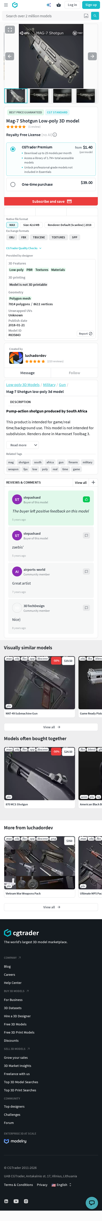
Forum (9, 1122)
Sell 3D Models (15, 1049)
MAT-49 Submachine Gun (22, 713)
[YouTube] (16, 1201)
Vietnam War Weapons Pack (23, 893)
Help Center (13, 982)
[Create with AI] (49, 5)
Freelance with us (17, 1074)
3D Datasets (13, 1008)
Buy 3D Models (14, 991)
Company (10, 957)
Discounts (11, 1040)
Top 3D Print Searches (20, 1090)
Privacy (42, 1184)
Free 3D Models (15, 1024)
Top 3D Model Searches (21, 1082)
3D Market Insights (17, 1065)
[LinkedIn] (6, 1201)
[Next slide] (92, 56)
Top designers (14, 1106)
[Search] (95, 16)
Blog (7, 966)
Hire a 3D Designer (17, 1016)
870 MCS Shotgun (17, 804)
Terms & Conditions (18, 1184)
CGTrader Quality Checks (21, 248)
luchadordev (35, 355)
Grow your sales (16, 1057)
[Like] (19, 212)
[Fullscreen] (10, 30)
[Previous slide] (9, 56)
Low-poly (16, 269)
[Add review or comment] (93, 482)
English (59, 1184)
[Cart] (59, 5)
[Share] (82, 212)
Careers (9, 974)
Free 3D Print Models (19, 1032)
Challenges (12, 1114)
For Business (13, 999)
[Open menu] (6, 5)
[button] (86, 16)
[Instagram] (26, 1201)
